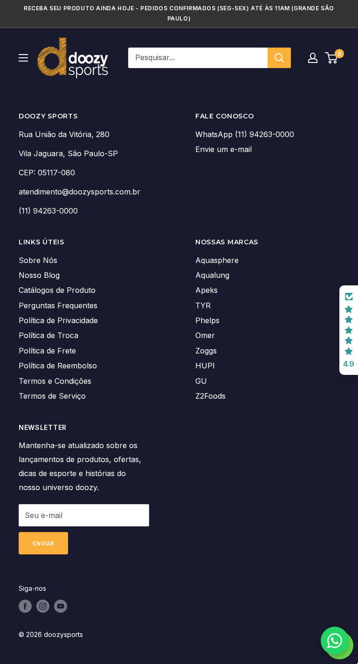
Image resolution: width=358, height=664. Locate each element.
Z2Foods (210, 396)
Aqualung (212, 275)
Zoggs (206, 350)
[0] (331, 57)
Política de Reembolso (58, 365)
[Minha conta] (312, 58)
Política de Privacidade (58, 320)
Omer (205, 335)
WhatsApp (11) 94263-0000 (244, 134)
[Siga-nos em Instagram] (42, 606)
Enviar (43, 543)
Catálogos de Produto (57, 290)
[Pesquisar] (279, 58)
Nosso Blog (39, 275)
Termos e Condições (55, 381)
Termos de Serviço (52, 396)
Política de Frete (47, 350)
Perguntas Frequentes (58, 305)
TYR (203, 305)
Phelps (207, 320)
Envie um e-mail (223, 149)
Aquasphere (217, 260)
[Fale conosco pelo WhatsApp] (335, 641)
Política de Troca (48, 335)
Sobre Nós (38, 260)
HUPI (205, 365)
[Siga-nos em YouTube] (60, 606)
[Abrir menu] (23, 58)
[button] (348, 330)
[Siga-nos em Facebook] (25, 606)
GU (201, 381)
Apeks (206, 290)
